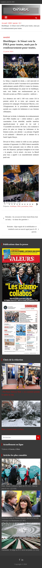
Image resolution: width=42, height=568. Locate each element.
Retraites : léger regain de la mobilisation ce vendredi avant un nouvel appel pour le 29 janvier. (22, 229)
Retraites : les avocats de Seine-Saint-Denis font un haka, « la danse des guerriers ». (21, 218)
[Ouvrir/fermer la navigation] (6, 17)
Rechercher (38, 437)
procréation (24, 206)
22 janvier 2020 (8, 51)
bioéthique (13, 206)
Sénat (31, 206)
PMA (19, 206)
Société (6, 37)
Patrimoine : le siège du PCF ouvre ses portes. (17, 550)
